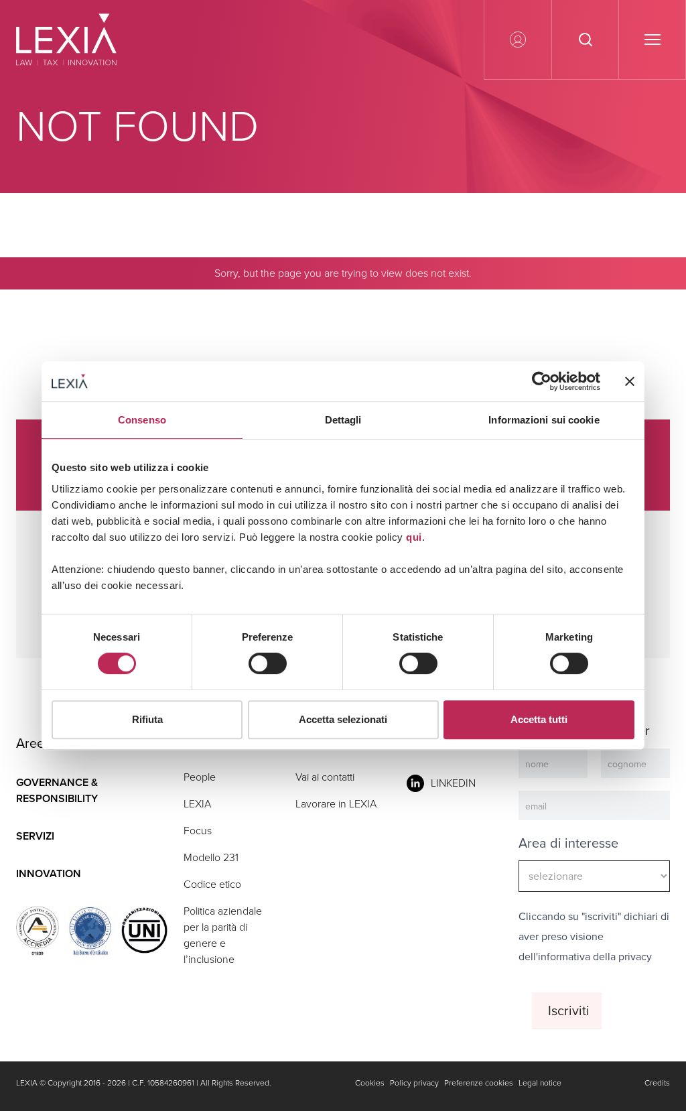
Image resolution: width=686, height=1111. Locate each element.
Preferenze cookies (478, 1083)
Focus (198, 830)
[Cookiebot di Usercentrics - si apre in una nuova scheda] (541, 381)
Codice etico (212, 884)
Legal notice (540, 1083)
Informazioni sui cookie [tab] (543, 420)
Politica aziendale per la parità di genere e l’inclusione (223, 935)
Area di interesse (568, 843)
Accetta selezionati (343, 719)
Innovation (48, 873)
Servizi (35, 836)
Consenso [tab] (142, 420)
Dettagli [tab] (343, 420)
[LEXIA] (82, 39)
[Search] (655, 322)
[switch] (268, 663)
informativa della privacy (595, 956)
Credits (657, 1083)
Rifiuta (147, 719)
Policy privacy (414, 1083)
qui (414, 537)
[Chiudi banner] (629, 381)
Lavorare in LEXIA (335, 803)
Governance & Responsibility (57, 790)
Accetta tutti (538, 719)
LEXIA (197, 803)
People (200, 777)
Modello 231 (211, 857)
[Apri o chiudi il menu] (651, 39)
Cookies (370, 1083)
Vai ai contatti (324, 777)
